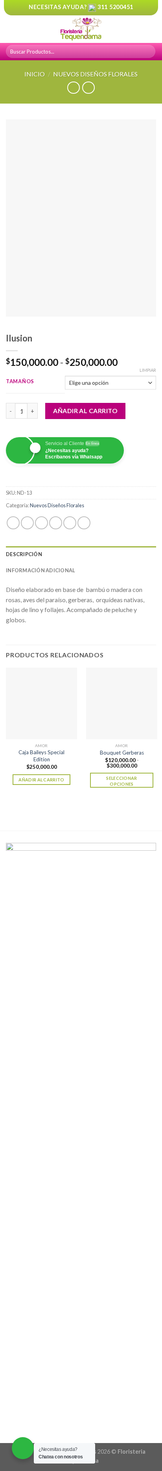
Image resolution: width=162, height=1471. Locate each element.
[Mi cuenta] (139, 29)
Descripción (24, 554)
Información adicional (40, 570)
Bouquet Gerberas (122, 752)
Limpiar (148, 370)
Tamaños (20, 381)
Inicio (34, 74)
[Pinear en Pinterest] (69, 522)
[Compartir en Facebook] (27, 522)
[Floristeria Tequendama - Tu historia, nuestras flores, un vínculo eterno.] (81, 29)
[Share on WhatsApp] (13, 522)
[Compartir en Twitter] (41, 522)
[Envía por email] (55, 522)
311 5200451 (115, 7)
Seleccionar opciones (121, 781)
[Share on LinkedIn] (83, 522)
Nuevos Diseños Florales (95, 74)
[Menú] (10, 29)
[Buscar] (148, 51)
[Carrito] (152, 29)
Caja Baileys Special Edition (41, 755)
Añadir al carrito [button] (41, 779)
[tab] (81, 554)
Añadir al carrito (85, 410)
